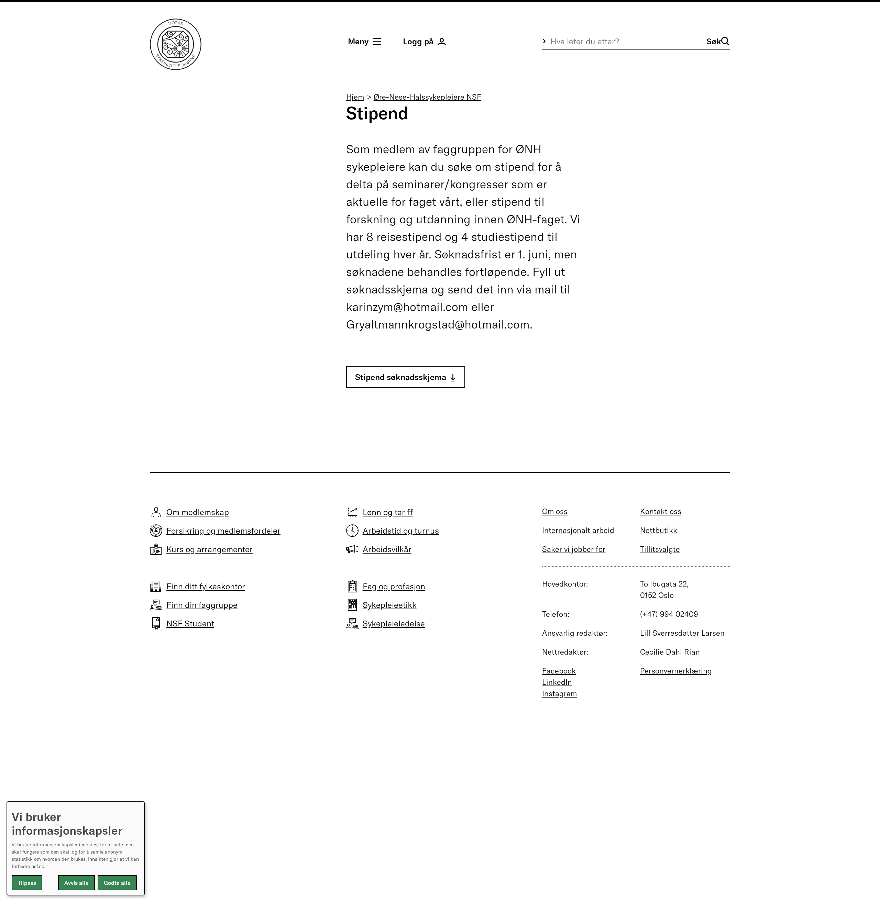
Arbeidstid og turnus (401, 530)
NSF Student (190, 623)
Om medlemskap (197, 512)
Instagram (559, 693)
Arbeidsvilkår (387, 549)
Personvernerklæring (676, 671)
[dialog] (75, 848)
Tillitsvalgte (660, 549)
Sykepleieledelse (394, 623)
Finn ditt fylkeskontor (205, 586)
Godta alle (117, 882)
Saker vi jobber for (573, 549)
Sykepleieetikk (390, 605)
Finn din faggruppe (202, 605)
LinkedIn (557, 682)
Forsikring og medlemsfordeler (223, 530)
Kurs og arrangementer (209, 549)
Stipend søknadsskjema (400, 377)
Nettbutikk (658, 530)
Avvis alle (76, 882)
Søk (713, 41)
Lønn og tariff (388, 512)
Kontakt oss (660, 511)
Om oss (555, 511)
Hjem (355, 97)
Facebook (559, 671)
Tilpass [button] (27, 882)
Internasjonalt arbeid (578, 530)
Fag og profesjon (394, 586)
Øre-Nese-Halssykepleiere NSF (427, 97)
